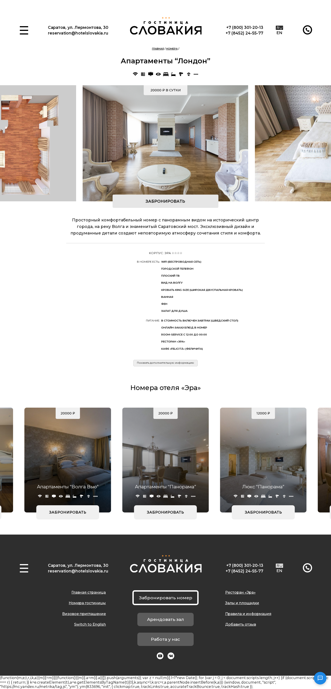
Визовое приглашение (84, 613)
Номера (172, 48)
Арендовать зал (165, 619)
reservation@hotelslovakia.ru (78, 33)
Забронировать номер (165, 597)
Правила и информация (248, 613)
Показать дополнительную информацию (165, 362)
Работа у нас (165, 639)
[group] (165, 143)
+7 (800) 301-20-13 (244, 27)
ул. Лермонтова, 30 (88, 27)
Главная (158, 48)
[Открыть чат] (320, 678)
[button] (24, 30)
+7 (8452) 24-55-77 (244, 33)
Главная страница (88, 592)
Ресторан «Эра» (240, 592)
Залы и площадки (242, 603)
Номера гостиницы (87, 603)
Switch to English (90, 624)
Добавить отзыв (240, 624)
